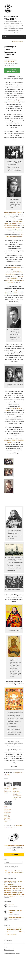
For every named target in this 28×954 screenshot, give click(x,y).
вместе (22, 223)
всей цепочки (11, 218)
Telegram (17, 773)
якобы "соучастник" (16, 227)
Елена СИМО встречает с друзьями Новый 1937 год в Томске (7, 790)
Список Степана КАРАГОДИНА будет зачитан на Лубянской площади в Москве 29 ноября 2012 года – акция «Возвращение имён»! (7, 813)
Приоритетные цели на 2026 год (15, 932)
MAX (22, 773)
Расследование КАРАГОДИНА (11, 17)
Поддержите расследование (16, 917)
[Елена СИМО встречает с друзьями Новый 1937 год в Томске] (8, 784)
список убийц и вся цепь (12, 280)
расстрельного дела (14, 267)
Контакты (11, 904)
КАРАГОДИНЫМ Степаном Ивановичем (11, 225)
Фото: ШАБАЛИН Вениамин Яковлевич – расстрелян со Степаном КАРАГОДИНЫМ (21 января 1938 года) (17, 793)
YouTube (7, 775)
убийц (14, 218)
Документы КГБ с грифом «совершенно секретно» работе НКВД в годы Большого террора (14, 894)
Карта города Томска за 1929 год (13, 881)
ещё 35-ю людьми (17, 230)
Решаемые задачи (11, 934)
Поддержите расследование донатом (14, 845)
